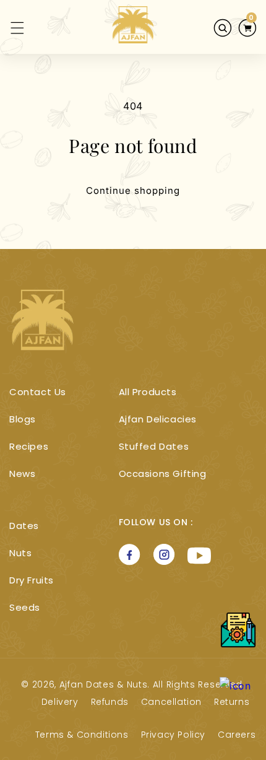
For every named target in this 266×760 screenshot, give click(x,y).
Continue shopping (133, 190)
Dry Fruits (31, 580)
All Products (148, 391)
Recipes (28, 446)
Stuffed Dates (154, 446)
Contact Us (37, 391)
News (22, 473)
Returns (231, 702)
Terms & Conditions (82, 734)
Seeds (24, 607)
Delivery (60, 702)
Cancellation (171, 702)
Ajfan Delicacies (158, 419)
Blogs (22, 419)
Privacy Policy (173, 734)
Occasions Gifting (163, 473)
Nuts (20, 552)
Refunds (110, 702)
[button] (10, 28)
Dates (24, 525)
